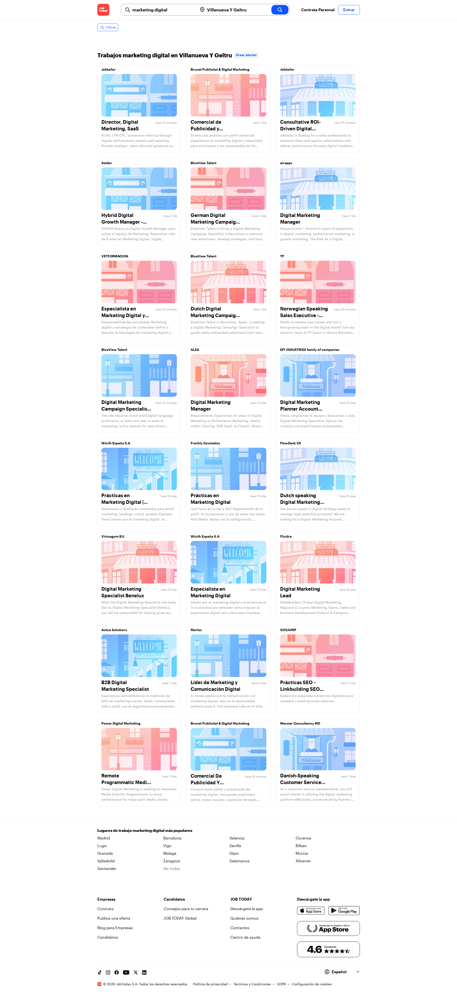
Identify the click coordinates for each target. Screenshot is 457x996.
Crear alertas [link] (246, 55)
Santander (106, 868)
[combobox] (163, 9)
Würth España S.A (115, 443)
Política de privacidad (210, 984)
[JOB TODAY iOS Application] (311, 910)
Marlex (196, 630)
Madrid (103, 838)
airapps (286, 163)
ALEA (195, 350)
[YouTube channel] (126, 972)
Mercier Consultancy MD (300, 723)
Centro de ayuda (245, 937)
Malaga (169, 853)
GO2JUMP (288, 630)
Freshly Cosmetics (205, 443)
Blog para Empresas (115, 927)
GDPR (281, 984)
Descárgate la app (246, 908)
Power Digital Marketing (120, 723)
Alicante (303, 861)
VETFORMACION (114, 256)
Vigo (167, 845)
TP (282, 256)
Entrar (349, 9)
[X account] (136, 972)
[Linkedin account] (144, 972)
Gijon (234, 853)
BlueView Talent (203, 163)
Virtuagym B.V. (113, 536)
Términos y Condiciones (252, 984)
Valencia (236, 838)
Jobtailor (108, 69)
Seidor (106, 163)
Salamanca (239, 861)
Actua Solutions (114, 630)
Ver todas (171, 868)
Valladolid (106, 861)
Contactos (239, 927)
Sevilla (235, 845)
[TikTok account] (99, 972)
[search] (279, 10)
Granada (105, 853)
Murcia (302, 853)
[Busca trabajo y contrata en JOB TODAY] (103, 10)
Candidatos (107, 937)
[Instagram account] (108, 972)
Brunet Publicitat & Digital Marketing (220, 69)
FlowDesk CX (290, 443)
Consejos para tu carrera (186, 908)
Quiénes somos (244, 918)
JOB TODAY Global (180, 918)
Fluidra (286, 536)
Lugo (102, 845)
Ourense (303, 838)
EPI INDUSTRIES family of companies (309, 350)
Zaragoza (171, 861)
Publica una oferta (113, 918)
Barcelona (172, 838)
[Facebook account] (116, 972)
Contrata (105, 908)
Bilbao (301, 845)
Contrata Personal (317, 9)
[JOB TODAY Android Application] (344, 910)
